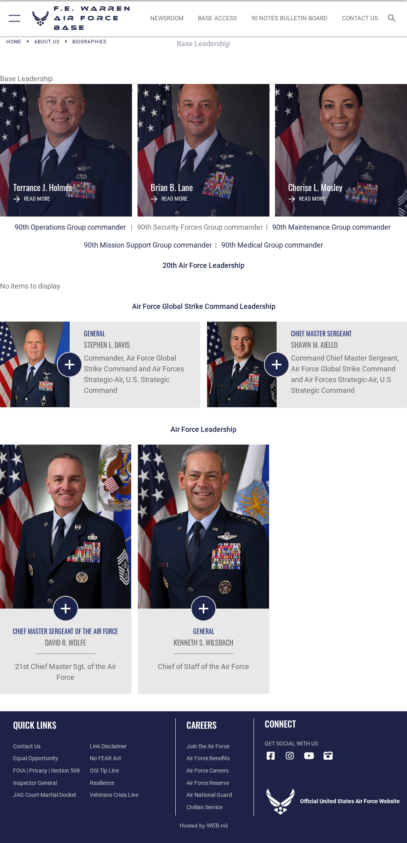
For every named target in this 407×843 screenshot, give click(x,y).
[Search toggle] (393, 18)
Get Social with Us (291, 743)
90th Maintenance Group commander (331, 227)
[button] (13, 18)
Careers (201, 724)
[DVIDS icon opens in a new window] (328, 756)
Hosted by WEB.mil (204, 825)
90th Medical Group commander (272, 245)
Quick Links (34, 724)
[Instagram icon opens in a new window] (290, 756)
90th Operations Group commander (70, 227)
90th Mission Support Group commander (148, 245)
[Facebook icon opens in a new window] (271, 756)
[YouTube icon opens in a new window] (309, 756)
